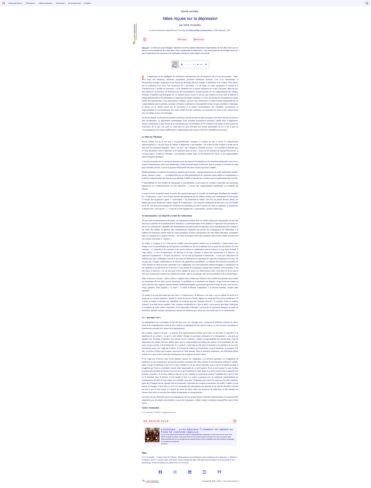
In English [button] (87, 3)
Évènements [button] (60, 3)
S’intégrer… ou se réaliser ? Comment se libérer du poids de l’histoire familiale (197, 430)
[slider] (188, 64)
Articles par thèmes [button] (15, 3)
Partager (182, 39)
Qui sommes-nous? (74, 3)
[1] (155, 144)
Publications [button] (30, 3)
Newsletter (200, 39)
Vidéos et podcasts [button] (45, 3)
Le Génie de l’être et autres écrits (198, 30)
